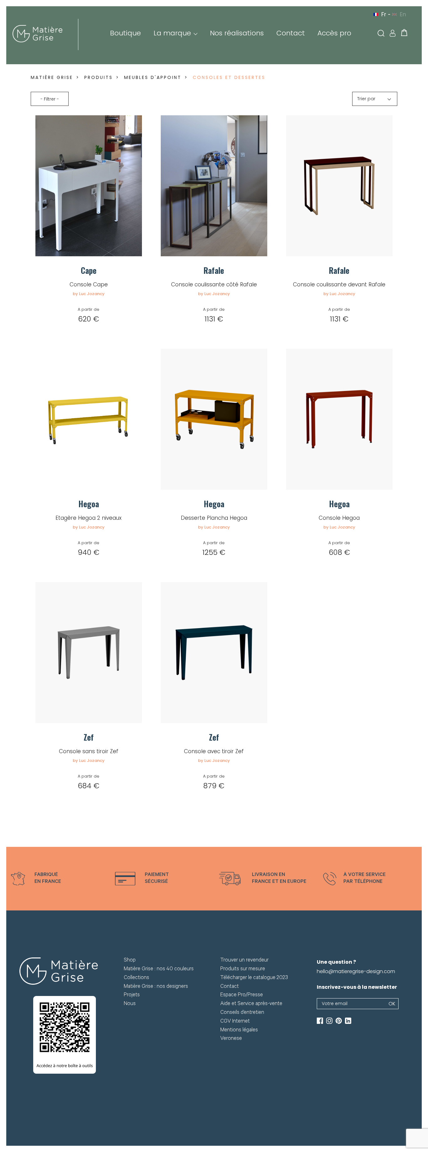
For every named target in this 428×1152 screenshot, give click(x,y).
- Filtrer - (49, 99)
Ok (392, 1003)
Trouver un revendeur (244, 961)
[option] (58, 878)
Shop (130, 961)
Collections (136, 978)
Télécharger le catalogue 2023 (254, 978)
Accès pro (334, 33)
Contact (290, 33)
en (403, 14)
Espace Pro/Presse (241, 995)
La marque (172, 33)
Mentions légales (239, 1031)
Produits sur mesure (242, 969)
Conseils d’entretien (242, 1013)
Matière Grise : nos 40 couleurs (159, 969)
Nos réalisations (237, 33)
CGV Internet (235, 1022)
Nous (130, 1004)
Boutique (125, 33)
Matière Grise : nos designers (156, 987)
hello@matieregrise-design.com (356, 971)
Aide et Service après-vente (251, 1004)
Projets (132, 995)
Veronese (231, 1039)
